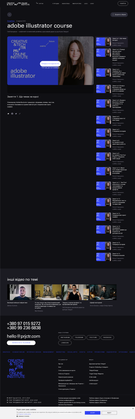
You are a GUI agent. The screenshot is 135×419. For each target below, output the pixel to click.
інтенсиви (116, 352)
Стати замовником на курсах (66, 370)
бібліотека (66, 2)
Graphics (11, 21)
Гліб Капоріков (12, 31)
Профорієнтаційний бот (65, 380)
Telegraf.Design (93, 370)
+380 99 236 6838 (24, 327)
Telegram (79, 337)
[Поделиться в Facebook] (12, 114)
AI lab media (92, 377)
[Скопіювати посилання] (19, 113)
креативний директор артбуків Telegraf (55, 31)
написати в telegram (21, 343)
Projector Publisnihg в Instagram (98, 367)
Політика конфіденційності (66, 400)
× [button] (133, 408)
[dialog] (67, 413)
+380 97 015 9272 (23, 323)
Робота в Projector (64, 374)
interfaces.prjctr (93, 380)
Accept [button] (92, 413)
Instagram (65, 337)
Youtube (93, 337)
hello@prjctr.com (23, 336)
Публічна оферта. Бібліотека (97, 402)
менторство (78, 2)
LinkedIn (65, 343)
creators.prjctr (93, 383)
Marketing (53, 352)
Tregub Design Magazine (96, 374)
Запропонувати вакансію (65, 377)
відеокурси (104, 352)
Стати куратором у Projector (66, 389)
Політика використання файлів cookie (69, 398)
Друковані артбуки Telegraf (97, 364)
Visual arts (65, 352)
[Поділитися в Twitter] (16, 113)
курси (82, 352)
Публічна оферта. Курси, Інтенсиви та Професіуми (104, 398)
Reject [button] (109, 413)
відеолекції (128, 352)
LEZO (86, 2)
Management (41, 352)
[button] (49, 416)
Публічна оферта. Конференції (98, 400)
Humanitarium (11, 352)
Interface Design (27, 352)
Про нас (60, 364)
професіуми (93, 352)
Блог (93, 2)
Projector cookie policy (25, 414)
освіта (75, 352)
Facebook (107, 337)
